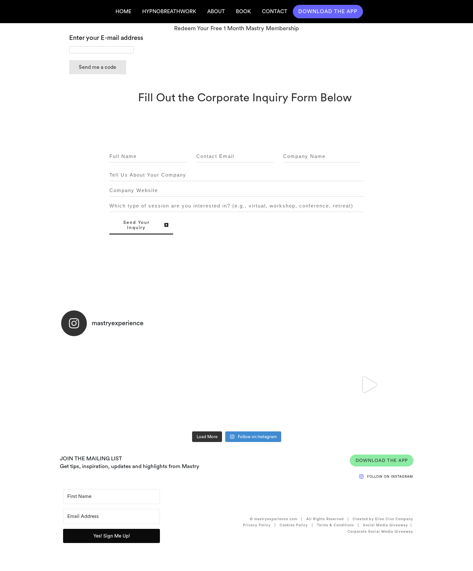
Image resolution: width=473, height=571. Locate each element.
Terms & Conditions (335, 525)
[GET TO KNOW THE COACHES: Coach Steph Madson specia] (368, 384)
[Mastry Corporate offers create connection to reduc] (280, 384)
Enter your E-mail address (106, 37)
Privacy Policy (257, 525)
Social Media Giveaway (385, 525)
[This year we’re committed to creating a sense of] (105, 384)
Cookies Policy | (298, 525)
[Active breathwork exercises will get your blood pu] (193, 384)
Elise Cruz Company (394, 519)
